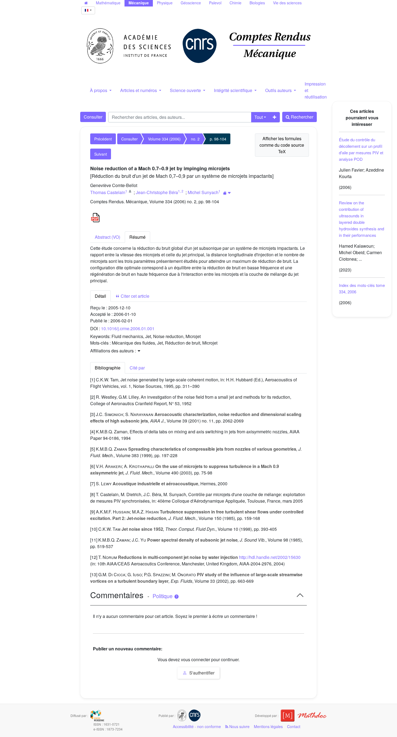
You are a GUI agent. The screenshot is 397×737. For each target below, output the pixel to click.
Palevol (215, 2)
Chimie (235, 2)
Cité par (137, 368)
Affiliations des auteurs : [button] (113, 351)
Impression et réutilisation (316, 90)
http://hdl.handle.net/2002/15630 (270, 557)
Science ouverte (186, 90)
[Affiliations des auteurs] (227, 193)
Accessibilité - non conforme (197, 726)
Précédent (103, 139)
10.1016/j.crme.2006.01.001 (127, 328)
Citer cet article (134, 296)
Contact (293, 726)
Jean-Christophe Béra (157, 192)
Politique (163, 596)
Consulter (93, 117)
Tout (258, 117)
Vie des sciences (287, 2)
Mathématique (108, 2)
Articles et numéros (139, 90)
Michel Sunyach (203, 192)
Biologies (257, 2)
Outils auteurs (279, 90)
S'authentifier (201, 673)
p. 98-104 (218, 139)
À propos (99, 90)
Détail (100, 296)
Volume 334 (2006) (164, 139)
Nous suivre (239, 726)
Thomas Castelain (107, 192)
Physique (165, 2)
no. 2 (195, 139)
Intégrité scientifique (233, 90)
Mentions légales (268, 726)
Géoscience (191, 2)
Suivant (100, 154)
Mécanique (139, 2)
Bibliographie (107, 368)
